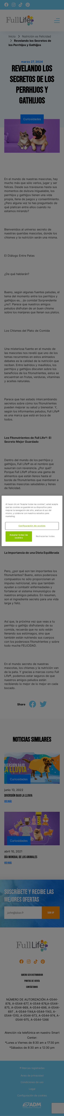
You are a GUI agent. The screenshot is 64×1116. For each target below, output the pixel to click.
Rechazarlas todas (45, 536)
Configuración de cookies (32, 525)
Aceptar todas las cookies (19, 536)
